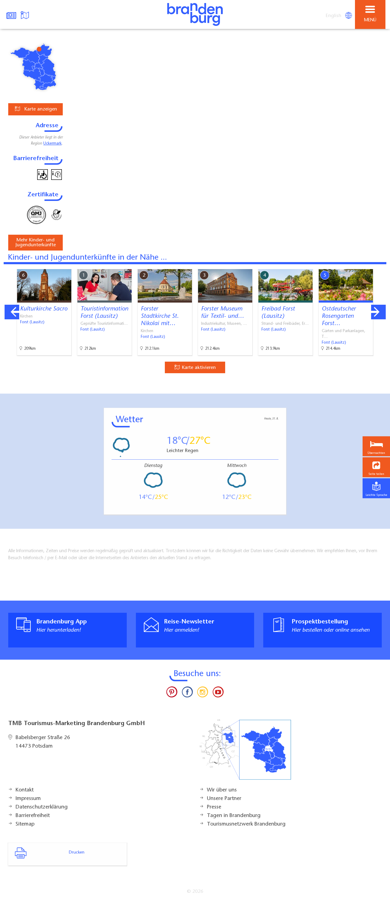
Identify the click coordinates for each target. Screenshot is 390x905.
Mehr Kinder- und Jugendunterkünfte (36, 242)
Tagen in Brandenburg (234, 816)
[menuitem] (334, 15)
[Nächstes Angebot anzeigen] (378, 312)
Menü (370, 20)
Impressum (28, 799)
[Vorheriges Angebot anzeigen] (12, 312)
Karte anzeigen (40, 109)
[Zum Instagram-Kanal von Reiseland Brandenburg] (202, 693)
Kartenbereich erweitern (351, 265)
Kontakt (25, 790)
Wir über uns (222, 790)
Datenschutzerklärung (42, 807)
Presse (214, 807)
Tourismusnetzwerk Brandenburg (246, 824)
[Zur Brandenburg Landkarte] (245, 752)
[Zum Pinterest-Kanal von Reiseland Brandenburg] (171, 693)
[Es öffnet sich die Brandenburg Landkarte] (25, 15)
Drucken (76, 853)
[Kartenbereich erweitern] (381, 265)
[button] (376, 467)
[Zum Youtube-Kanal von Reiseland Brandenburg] (217, 693)
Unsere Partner (224, 799)
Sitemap (25, 824)
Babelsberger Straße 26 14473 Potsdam (43, 742)
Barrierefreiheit (33, 816)
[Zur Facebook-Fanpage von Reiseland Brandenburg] (187, 693)
